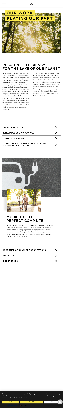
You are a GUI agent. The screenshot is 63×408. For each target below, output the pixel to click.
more (52, 402)
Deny (10, 402)
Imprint (53, 405)
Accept (31, 402)
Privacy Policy (58, 405)
